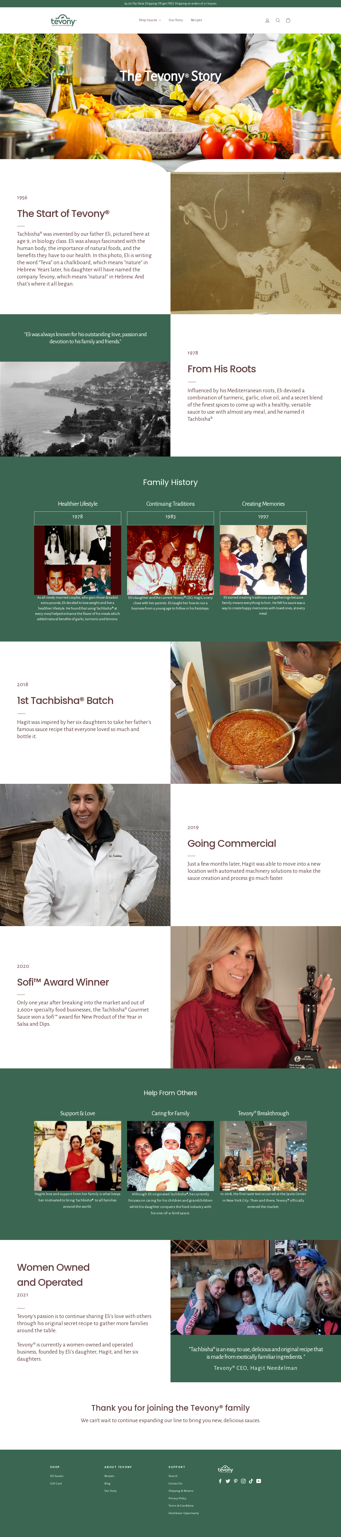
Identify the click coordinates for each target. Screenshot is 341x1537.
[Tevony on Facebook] (220, 1480)
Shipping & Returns (181, 1490)
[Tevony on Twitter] (228, 1480)
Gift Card (56, 1483)
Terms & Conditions (181, 1505)
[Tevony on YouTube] (258, 1480)
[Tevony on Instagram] (243, 1480)
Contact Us (175, 1483)
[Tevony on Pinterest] (235, 1480)
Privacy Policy (177, 1498)
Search (173, 1476)
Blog (107, 1483)
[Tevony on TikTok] (251, 1480)
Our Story (176, 20)
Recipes (196, 20)
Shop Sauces (148, 20)
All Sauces (56, 1476)
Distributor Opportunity (184, 1513)
